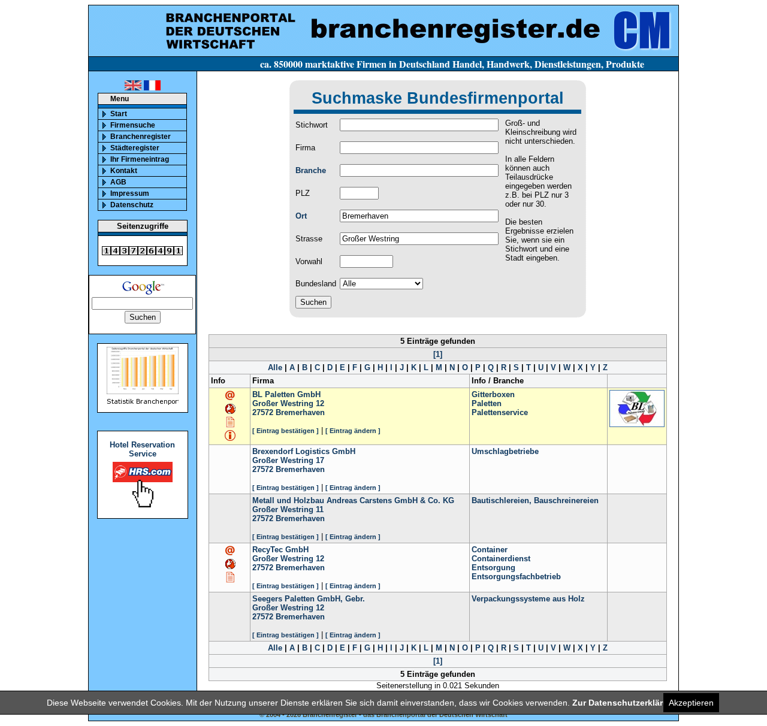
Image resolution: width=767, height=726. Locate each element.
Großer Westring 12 (288, 403)
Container (490, 549)
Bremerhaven (300, 412)
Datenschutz (131, 205)
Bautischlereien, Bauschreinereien (535, 500)
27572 (262, 412)
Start (118, 114)
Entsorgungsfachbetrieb (516, 576)
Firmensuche (132, 125)
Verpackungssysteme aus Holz (528, 598)
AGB (118, 182)
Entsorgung (493, 567)
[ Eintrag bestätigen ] (285, 430)
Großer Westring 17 (288, 460)
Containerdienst (501, 558)
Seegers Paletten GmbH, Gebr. (308, 598)
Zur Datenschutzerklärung (625, 702)
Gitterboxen (493, 394)
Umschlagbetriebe (505, 451)
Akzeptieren (691, 702)
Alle (275, 367)
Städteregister (134, 148)
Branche (310, 170)
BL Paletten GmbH (286, 394)
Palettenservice (500, 412)
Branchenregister (140, 136)
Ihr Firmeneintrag (139, 159)
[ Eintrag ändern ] (353, 430)
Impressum (129, 193)
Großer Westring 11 (288, 509)
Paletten (487, 403)
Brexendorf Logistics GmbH (303, 451)
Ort (301, 215)
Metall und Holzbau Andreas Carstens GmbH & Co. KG (353, 500)
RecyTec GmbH (280, 549)
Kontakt (123, 171)
